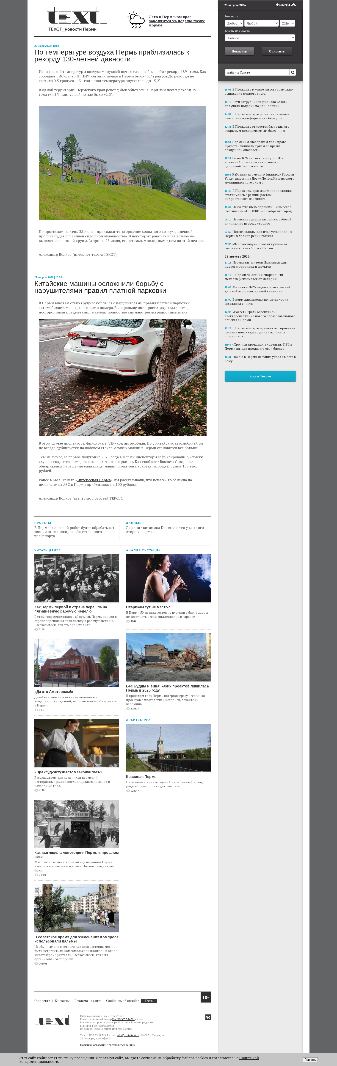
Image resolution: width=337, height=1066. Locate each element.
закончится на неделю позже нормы (177, 22)
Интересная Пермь (94, 479)
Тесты (149, 1001)
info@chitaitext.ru (128, 1035)
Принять (310, 1059)
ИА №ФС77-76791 (123, 1019)
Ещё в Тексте (260, 376)
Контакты (62, 1000)
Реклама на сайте (88, 1000)
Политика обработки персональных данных (107, 1045)
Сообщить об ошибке (122, 1000)
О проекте (42, 1000)
